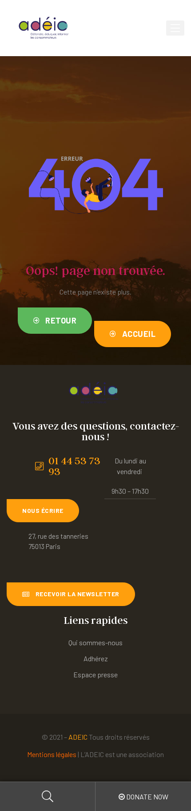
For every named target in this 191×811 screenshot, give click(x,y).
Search (48, 796)
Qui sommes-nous (95, 642)
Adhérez (96, 658)
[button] (55, 320)
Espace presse (95, 674)
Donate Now (146, 796)
